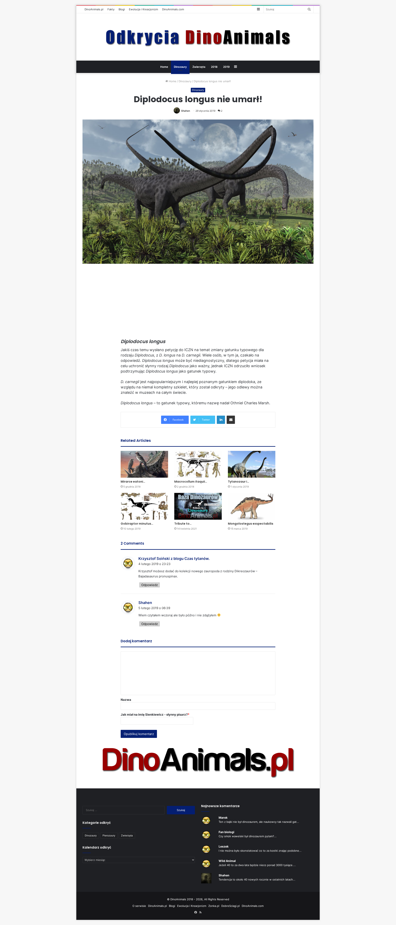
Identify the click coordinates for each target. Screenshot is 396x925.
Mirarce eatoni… (133, 481)
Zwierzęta (198, 66)
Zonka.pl (213, 905)
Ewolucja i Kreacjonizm (143, 9)
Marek (223, 817)
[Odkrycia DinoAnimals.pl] (198, 36)
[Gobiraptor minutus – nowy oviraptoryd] (144, 506)
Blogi (122, 9)
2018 (214, 66)
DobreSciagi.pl (230, 905)
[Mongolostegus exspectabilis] (251, 506)
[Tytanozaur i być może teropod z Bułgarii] (251, 464)
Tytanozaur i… (238, 481)
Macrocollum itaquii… (190, 481)
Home (164, 66)
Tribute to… (183, 524)
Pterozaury (109, 835)
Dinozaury (180, 66)
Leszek (224, 846)
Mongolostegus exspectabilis (250, 524)
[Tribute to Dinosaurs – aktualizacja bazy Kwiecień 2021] (198, 506)
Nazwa (126, 700)
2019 (226, 66)
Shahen (185, 110)
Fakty (110, 9)
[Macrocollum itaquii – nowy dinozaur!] (198, 464)
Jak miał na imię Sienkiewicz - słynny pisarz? (155, 714)
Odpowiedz (149, 585)
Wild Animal (227, 861)
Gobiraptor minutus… (137, 524)
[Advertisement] (198, 303)
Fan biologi (226, 832)
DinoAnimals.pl (94, 9)
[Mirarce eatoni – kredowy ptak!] (144, 464)
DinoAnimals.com (173, 9)
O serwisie (139, 905)
